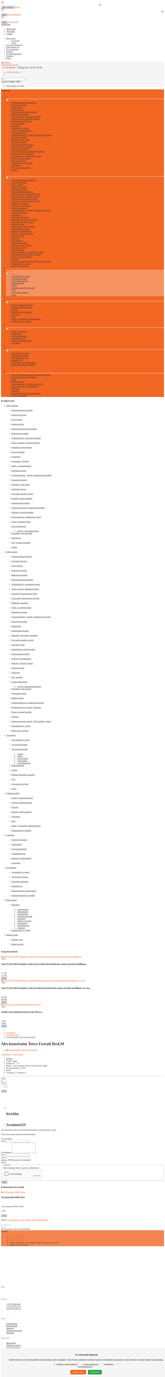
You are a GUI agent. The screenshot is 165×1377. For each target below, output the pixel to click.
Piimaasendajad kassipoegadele (24, 429)
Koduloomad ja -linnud (20, 930)
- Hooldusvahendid (24, 916)
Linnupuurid (16, 844)
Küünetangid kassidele (20, 503)
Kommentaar (6, 1152)
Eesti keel (11, 29)
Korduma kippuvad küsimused (23, 377)
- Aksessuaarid (22, 909)
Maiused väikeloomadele (21, 812)
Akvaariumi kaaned (19, 745)
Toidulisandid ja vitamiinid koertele (25, 584)
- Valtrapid (20, 928)
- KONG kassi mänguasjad (27, 531)
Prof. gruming (17, 677)
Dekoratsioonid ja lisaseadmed (23, 891)
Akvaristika (10, 271)
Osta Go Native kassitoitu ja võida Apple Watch (30, 375)
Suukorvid (15, 673)
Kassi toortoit (16, 420)
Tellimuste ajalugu (13, 1345)
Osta (4, 978)
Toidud (14, 770)
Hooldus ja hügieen (19, 840)
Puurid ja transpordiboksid (22, 798)
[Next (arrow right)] (5, 1227)
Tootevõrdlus (13, 22)
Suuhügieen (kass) (18, 489)
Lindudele (9, 326)
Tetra (15, 1061)
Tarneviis (15, 391)
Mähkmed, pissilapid (19, 603)
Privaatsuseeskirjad (19, 396)
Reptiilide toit (16, 886)
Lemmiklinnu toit (18, 854)
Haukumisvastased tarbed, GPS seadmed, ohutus (31, 721)
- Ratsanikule (21, 923)
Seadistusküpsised (91, 1364)
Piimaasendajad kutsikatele (22, 580)
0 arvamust (6, 1054)
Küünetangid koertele (20, 631)
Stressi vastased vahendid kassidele (25, 443)
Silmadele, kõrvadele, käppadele (24, 635)
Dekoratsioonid (17, 765)
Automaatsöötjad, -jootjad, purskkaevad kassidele (31, 475)
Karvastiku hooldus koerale (22, 640)
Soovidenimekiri (14, 14)
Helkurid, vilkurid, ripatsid (22, 663)
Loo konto (15, 41)
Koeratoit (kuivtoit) (19, 561)
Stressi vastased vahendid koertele (25, 589)
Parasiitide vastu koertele (21, 689)
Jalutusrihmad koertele (20, 654)
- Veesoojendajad (23, 763)
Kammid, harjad (17, 645)
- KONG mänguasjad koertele (28, 686)
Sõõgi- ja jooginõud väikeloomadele (26, 826)
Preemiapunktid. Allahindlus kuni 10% (27, 384)
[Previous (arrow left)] (2, 1227)
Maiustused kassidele (19, 433)
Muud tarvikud (17, 944)
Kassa (17, 7)
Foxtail (27, 1220)
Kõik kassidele (11, 97)
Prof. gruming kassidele (21, 543)
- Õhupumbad (22, 758)
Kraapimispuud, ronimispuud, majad (26, 517)
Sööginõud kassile (18, 471)
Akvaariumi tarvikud (19, 784)
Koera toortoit (17, 566)
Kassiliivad (15, 457)
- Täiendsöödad (22, 926)
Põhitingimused (17, 382)
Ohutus (14, 547)
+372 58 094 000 (16, 1236)
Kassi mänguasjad (18, 526)
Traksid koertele (17, 668)
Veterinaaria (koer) (18, 693)
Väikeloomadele (12, 300)
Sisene (13, 43)
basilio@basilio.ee (13, 72)
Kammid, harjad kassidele (21, 498)
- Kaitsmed (20, 919)
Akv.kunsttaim (13, 1220)
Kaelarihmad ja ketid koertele (23, 649)
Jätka (4, 15)
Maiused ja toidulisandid (21, 858)
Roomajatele (10, 348)
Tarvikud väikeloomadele (21, 803)
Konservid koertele (19, 570)
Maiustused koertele (19, 575)
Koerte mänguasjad (19, 682)
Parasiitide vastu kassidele (21, 533)
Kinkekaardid (11, 1326)
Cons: (3, 1157)
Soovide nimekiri (13, 1348)
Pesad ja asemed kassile (21, 522)
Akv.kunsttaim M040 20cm (13, 1197)
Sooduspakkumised (14, 1331)
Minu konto (11, 1343)
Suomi (9, 34)
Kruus (13, 789)
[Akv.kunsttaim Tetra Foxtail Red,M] (21, 1050)
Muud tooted (11, 900)
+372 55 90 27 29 (16, 1238)
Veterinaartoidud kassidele (22, 410)
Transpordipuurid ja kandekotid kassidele (28, 508)
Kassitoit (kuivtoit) (18, 415)
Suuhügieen (16, 626)
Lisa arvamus (18, 1054)
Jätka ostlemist (8, 7)
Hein (13, 821)
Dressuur (15, 717)
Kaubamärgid (11, 1324)
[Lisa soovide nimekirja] (4, 1086)
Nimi (3, 1141)
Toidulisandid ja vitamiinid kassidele (26, 438)
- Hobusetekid (22, 912)
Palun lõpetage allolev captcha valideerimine (21, 1168)
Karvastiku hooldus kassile (22, 494)
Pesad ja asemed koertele (21, 712)
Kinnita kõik (94, 1372)
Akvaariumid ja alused (20, 740)
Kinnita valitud (78, 1372)
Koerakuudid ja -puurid (20, 726)
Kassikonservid (17, 424)
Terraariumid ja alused (20, 872)
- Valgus (19, 754)
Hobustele (15, 905)
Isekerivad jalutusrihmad (21, 659)
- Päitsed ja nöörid (23, 921)
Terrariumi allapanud (19, 881)
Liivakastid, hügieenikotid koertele (25, 598)
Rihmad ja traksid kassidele (22, 512)
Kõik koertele (11, 175)
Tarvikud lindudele (19, 849)
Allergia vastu (17, 940)
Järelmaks (15, 389)
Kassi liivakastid (18, 452)
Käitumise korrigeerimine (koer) (24, 594)
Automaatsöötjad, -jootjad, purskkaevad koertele (31, 617)
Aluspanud (15, 816)
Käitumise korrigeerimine (21, 447)
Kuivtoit (14, 807)
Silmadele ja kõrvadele (20, 485)
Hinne (3, 1162)
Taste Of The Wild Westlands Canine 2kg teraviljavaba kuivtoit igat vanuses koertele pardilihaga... (44, 964)
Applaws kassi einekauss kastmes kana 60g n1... (22, 1012)
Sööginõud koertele (19, 612)
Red (33, 1220)
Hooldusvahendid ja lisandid (23, 775)
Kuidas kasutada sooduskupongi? (25, 386)
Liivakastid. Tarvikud (20, 461)
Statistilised (109, 1364)
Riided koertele (17, 698)
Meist (13, 379)
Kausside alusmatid (19, 480)
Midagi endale (12, 935)
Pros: (3, 1155)
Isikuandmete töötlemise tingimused (25, 393)
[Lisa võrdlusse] (7, 1086)
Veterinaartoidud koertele (21, 556)
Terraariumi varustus (19, 877)
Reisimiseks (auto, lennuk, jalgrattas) (26, 707)
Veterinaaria (16, 538)
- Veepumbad (21, 761)
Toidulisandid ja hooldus (21, 830)
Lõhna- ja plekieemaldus (21, 466)
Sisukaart (10, 1328)
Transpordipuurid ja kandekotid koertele (27, 703)
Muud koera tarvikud (19, 731)
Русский (10, 32)
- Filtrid (19, 756)
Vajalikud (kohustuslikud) (67, 1364)
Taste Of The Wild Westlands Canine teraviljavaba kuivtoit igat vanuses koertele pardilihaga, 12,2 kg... (46, 988)
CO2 (13, 779)
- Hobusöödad (22, 914)
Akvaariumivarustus (19, 749)
